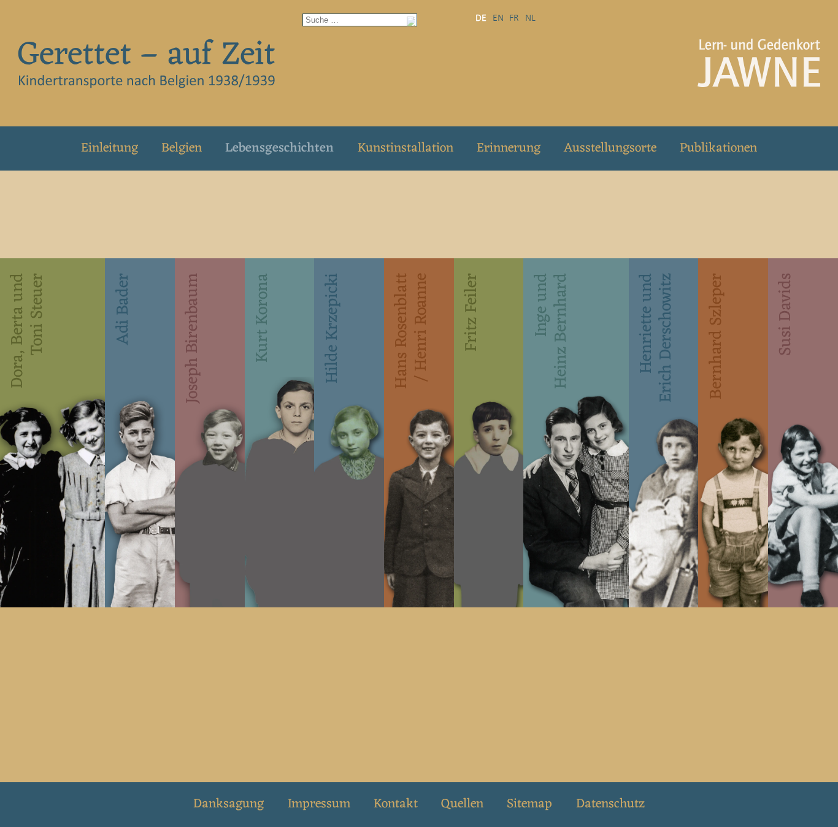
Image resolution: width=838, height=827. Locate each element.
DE (480, 18)
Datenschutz (610, 804)
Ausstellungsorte (610, 148)
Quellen (462, 804)
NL (530, 18)
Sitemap (529, 804)
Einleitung (109, 148)
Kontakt (396, 804)
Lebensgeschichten (279, 148)
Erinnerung (508, 148)
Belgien (181, 148)
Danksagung (228, 804)
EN (498, 18)
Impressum (319, 804)
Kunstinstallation (405, 148)
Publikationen (718, 148)
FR (514, 18)
